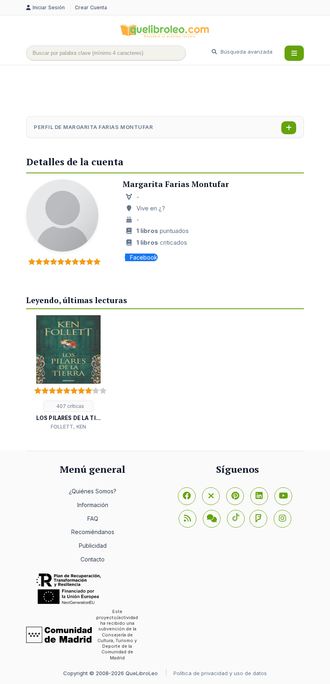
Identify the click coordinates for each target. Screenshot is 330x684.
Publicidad (93, 545)
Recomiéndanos (92, 531)
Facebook (143, 257)
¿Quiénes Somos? (92, 491)
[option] (68, 373)
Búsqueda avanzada (245, 51)
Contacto (92, 559)
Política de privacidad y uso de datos (220, 673)
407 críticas (69, 406)
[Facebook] (187, 496)
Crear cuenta (91, 7)
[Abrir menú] (294, 53)
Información (92, 504)
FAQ (92, 518)
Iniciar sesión (49, 7)
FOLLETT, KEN (68, 426)
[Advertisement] (172, 91)
